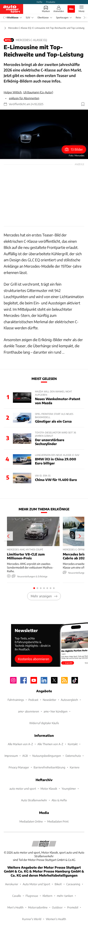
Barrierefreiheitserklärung (49, 767)
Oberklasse (43, 17)
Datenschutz (73, 755)
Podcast (33, 699)
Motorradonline (37, 907)
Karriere (74, 767)
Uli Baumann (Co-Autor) (38, 92)
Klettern (47, 895)
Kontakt (73, 744)
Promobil (72, 907)
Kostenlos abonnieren (33, 659)
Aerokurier (11, 884)
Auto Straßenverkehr (34, 800)
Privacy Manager (19, 767)
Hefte (39, 1)
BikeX (58, 884)
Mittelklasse (12, 17)
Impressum (11, 755)
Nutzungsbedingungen (46, 755)
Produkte (50, 1)
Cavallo (16, 895)
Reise (78, 17)
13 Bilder (77, 149)
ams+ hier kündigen (56, 711)
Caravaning (73, 884)
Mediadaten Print (58, 821)
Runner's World (31, 919)
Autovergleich (69, 699)
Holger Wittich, (13, 92)
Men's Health (15, 907)
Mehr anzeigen (41, 596)
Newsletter (49, 699)
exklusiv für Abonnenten (24, 98)
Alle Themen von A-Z (50, 744)
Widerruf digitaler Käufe (44, 723)
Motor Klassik (49, 788)
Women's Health (56, 919)
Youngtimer (69, 788)
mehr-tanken (65, 895)
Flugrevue (32, 895)
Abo (71, 8)
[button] (44, 134)
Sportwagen (62, 17)
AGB (25, 755)
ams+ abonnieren (28, 711)
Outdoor (57, 907)
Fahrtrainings (16, 699)
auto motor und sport (22, 788)
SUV (28, 17)
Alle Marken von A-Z (20, 744)
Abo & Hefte (59, 800)
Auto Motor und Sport (36, 884)
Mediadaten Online (31, 821)
